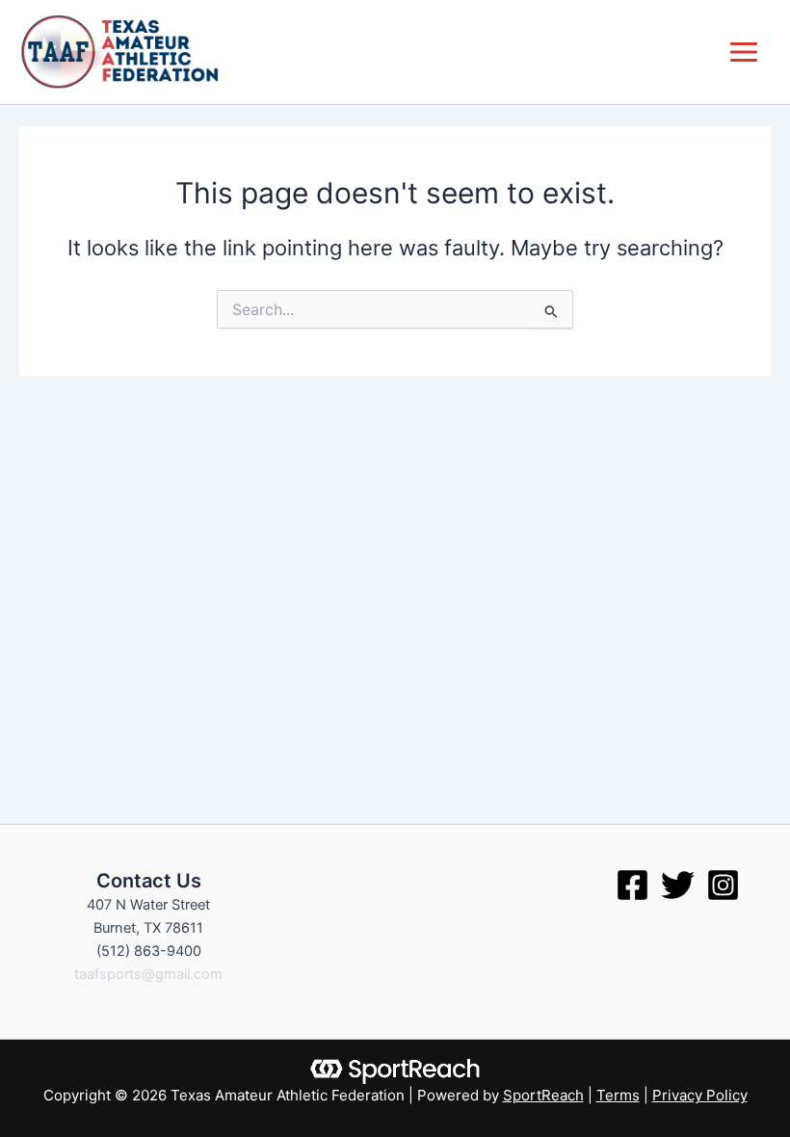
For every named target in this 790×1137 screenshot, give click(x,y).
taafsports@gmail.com (148, 974)
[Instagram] (723, 885)
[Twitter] (678, 885)
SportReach (543, 1095)
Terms (618, 1095)
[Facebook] (632, 885)
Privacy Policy (700, 1095)
